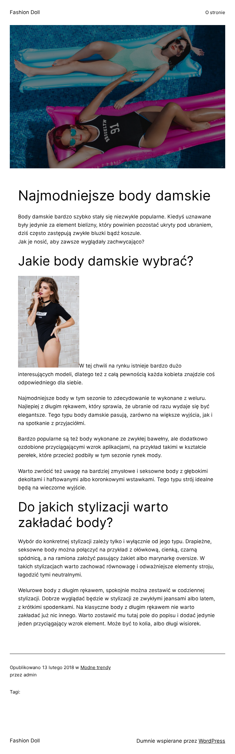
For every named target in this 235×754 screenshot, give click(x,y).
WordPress (212, 741)
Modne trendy (95, 667)
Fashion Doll (25, 12)
